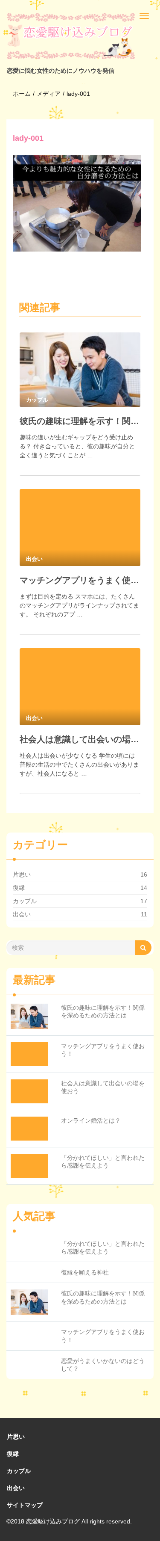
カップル (25, 901)
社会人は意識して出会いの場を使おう (80, 739)
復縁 (19, 887)
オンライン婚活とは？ (91, 1120)
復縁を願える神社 (85, 1272)
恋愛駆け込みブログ (53, 1521)
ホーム (22, 93)
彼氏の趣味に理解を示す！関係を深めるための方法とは (80, 421)
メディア (49, 93)
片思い (22, 874)
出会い (22, 914)
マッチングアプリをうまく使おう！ (80, 580)
